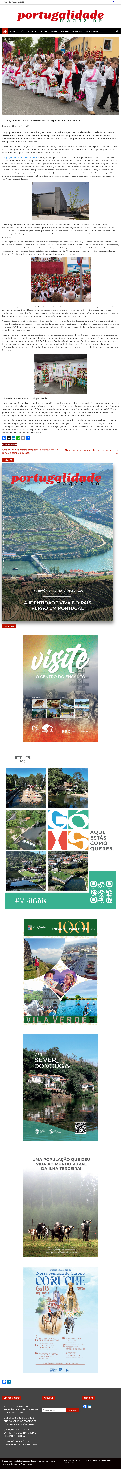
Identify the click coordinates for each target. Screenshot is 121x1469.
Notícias (44, 31)
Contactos (77, 31)
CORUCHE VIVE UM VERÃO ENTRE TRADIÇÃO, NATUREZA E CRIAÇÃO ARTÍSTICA (20, 1432)
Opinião (54, 31)
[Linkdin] (116, 2)
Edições (21, 31)
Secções (32, 31)
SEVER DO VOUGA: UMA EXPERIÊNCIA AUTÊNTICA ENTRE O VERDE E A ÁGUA (21, 1409)
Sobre (12, 31)
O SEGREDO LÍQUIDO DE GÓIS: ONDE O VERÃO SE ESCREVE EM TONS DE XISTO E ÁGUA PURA (20, 1421)
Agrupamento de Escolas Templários (21, 157)
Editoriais (64, 31)
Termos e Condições (89, 1460)
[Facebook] (113, 2)
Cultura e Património (9, 444)
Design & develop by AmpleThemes (17, 1464)
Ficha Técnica (91, 31)
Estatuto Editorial (105, 1460)
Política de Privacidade (72, 1460)
